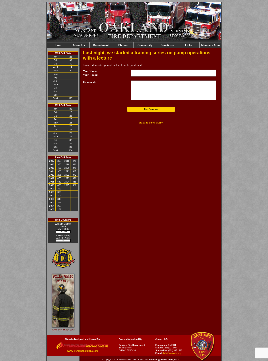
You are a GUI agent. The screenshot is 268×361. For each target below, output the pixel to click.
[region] (134, 45)
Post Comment (151, 109)
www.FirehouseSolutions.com (82, 351)
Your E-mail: (90, 74)
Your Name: (90, 71)
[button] (79, 45)
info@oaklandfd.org (172, 353)
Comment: (89, 82)
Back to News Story (151, 122)
